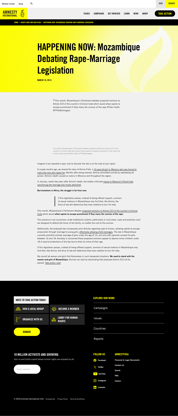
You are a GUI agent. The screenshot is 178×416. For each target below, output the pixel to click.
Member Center (9, 3)
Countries (100, 328)
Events (117, 370)
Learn (127, 13)
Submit (34, 369)
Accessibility (50, 399)
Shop (22, 3)
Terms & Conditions (77, 399)
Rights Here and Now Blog (31, 22)
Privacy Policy (62, 399)
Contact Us (119, 365)
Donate (173, 3)
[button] (31, 3)
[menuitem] (8, 4)
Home (16, 22)
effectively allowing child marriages (96, 231)
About (145, 13)
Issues (87, 13)
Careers (118, 381)
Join (161, 3)
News (135, 13)
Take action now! (53, 262)
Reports (98, 338)
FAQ (116, 375)
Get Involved (114, 13)
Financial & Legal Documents (127, 360)
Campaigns (99, 13)
